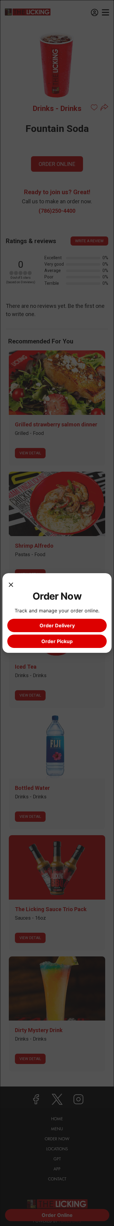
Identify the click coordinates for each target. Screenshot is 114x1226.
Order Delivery (57, 625)
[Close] (11, 584)
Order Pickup (57, 641)
